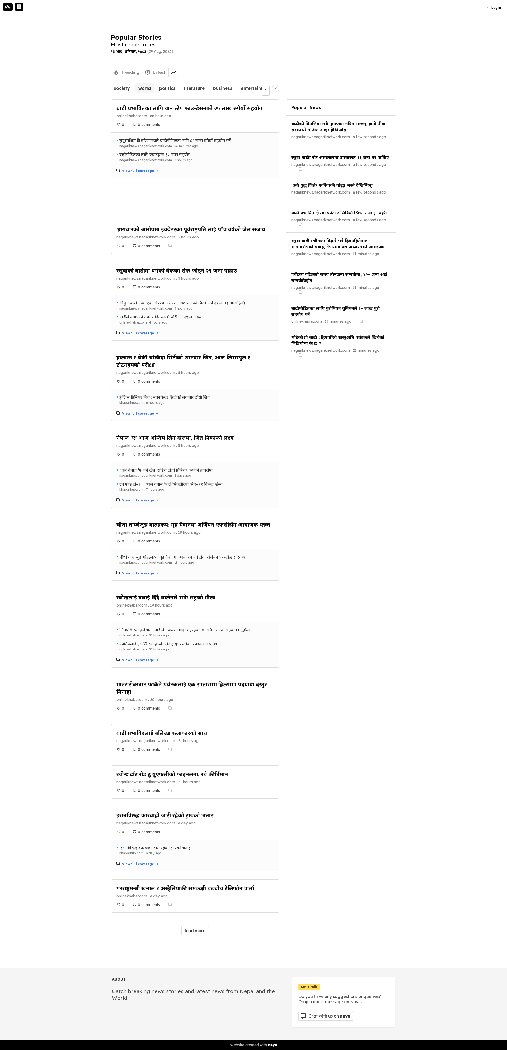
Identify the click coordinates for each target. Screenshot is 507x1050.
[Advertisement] (195, 199)
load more (195, 930)
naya (272, 1045)
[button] (493, 7)
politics (167, 88)
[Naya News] (19, 7)
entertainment (256, 88)
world (144, 88)
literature (194, 88)
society (122, 88)
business (222, 88)
